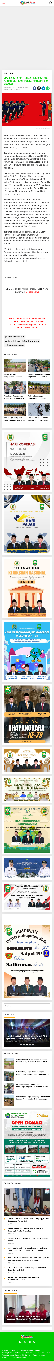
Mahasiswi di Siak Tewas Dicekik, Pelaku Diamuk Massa (28, 1239)
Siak (10, 89)
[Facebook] (20, 1342)
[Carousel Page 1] (21, 1044)
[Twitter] (24, 1342)
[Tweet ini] (39, 88)
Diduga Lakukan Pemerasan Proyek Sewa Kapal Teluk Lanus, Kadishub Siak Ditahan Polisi (27, 1249)
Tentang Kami (7, 1353)
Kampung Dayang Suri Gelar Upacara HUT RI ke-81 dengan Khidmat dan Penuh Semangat (14, 419)
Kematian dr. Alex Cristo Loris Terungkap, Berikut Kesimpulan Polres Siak (28, 1220)
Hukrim (6, 89)
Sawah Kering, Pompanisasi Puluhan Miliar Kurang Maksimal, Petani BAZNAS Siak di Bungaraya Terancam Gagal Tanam (14, 375)
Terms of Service (39, 1355)
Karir (37, 1353)
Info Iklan (45, 1353)
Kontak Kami (28, 1353)
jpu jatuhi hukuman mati (14, 337)
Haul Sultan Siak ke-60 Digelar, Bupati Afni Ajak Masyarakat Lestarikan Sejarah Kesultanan (26, 1037)
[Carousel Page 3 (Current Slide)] (27, 1044)
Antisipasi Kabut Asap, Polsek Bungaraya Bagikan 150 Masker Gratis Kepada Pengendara (15, 397)
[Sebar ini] (34, 88)
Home (37, 1351)
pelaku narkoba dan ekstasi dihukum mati (22, 341)
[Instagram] (29, 1342)
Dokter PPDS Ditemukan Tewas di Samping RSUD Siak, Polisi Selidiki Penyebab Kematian (28, 1259)
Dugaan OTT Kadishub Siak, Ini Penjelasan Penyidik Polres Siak (25, 1278)
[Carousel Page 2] (24, 1044)
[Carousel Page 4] (30, 1044)
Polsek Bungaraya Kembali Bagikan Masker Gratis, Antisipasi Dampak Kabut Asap (39, 375)
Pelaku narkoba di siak (14, 345)
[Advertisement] (27, 39)
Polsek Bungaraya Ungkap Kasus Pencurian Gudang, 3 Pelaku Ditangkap (26, 1229)
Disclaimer (26, 1355)
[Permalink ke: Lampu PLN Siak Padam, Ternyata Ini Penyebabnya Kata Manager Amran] (39, 409)
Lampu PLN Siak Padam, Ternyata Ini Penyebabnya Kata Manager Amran (38, 419)
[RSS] (33, 1342)
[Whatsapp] (48, 88)
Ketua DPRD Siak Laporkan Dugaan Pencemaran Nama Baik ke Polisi (28, 1269)
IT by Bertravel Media (18, 1357)
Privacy (5, 1357)
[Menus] (4, 3)
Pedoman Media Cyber (10, 1355)
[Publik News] (27, 3)
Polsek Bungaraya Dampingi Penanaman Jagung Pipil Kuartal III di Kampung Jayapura (38, 397)
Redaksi (18, 1353)
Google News (32, 292)
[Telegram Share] (43, 88)
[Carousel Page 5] (33, 1044)
